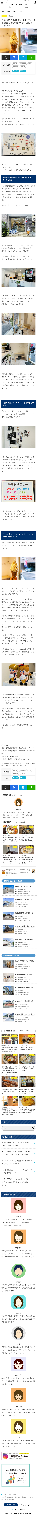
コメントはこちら (17, 11)
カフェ (4, 16)
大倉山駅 (23, 66)
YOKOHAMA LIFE (14, 1513)
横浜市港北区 (23, 63)
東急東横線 (15, 66)
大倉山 (29, 63)
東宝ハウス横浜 (6, 11)
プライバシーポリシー (26, 1505)
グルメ (23, 71)
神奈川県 (15, 63)
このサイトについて (19, 1509)
